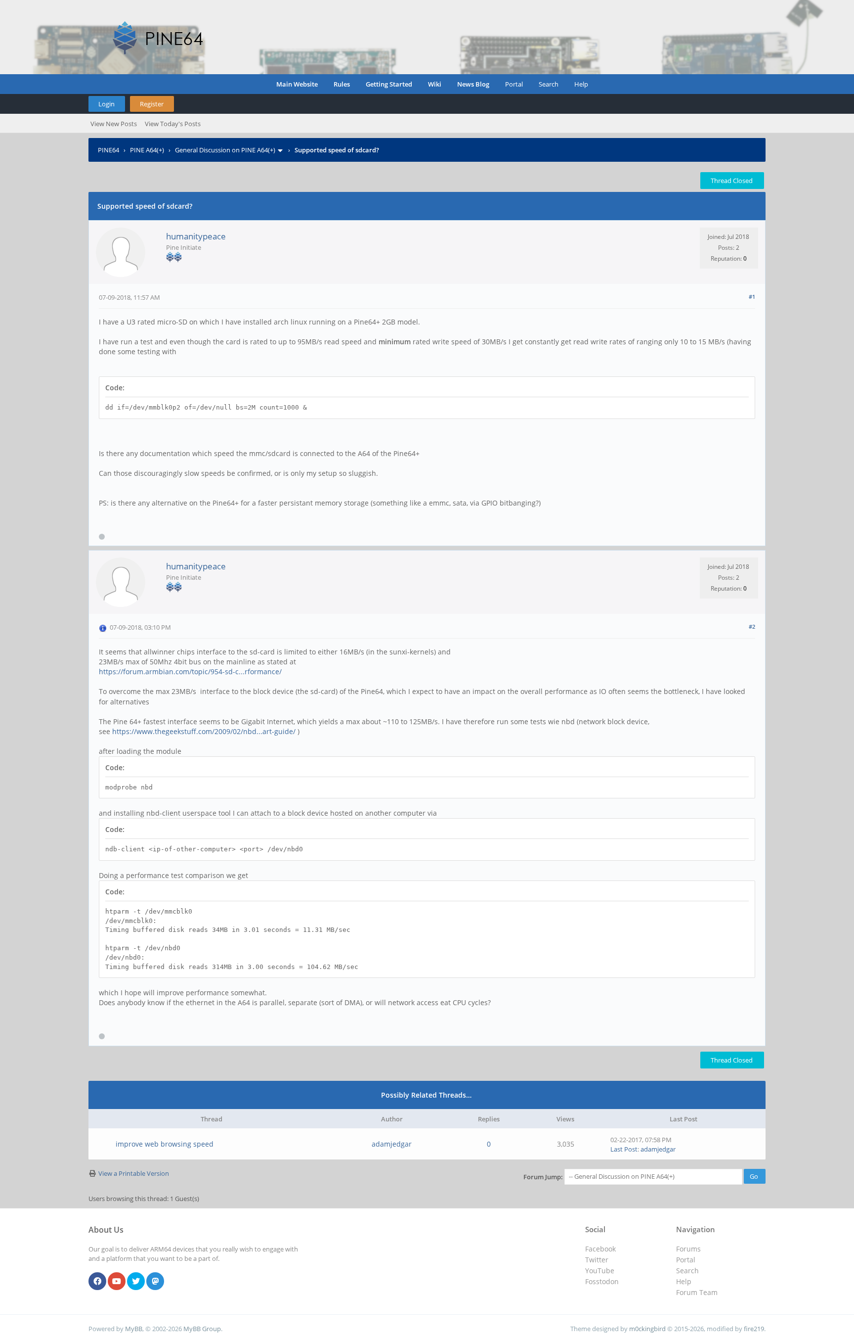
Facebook (600, 1248)
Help (581, 84)
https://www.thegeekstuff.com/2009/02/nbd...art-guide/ (204, 731)
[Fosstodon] (155, 1281)
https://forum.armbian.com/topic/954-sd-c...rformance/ (190, 671)
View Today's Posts (173, 123)
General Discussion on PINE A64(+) (225, 149)
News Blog (473, 84)
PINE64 (108, 149)
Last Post (624, 1149)
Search (548, 84)
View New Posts (113, 123)
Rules (342, 84)
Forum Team (697, 1292)
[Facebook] (97, 1281)
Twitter (596, 1259)
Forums (688, 1248)
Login (106, 103)
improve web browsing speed (165, 1144)
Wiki (434, 84)
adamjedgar (392, 1144)
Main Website (297, 84)
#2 (752, 626)
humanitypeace (196, 236)
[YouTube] (117, 1281)
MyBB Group (202, 1328)
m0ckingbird (647, 1328)
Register (152, 103)
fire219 (754, 1328)
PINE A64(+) (147, 149)
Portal (514, 84)
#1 (752, 296)
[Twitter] (136, 1281)
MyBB (133, 1328)
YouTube (599, 1270)
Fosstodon (602, 1281)
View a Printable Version (133, 1173)
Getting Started (389, 84)
